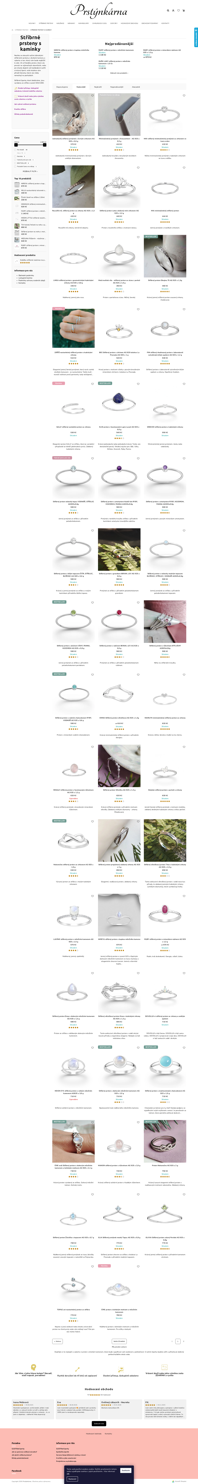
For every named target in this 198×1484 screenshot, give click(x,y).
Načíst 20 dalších (119, 1341)
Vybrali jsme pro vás (25, 160)
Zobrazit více (99, 1423)
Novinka (21, 156)
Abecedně (136, 87)
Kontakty (22, 283)
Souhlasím (126, 1470)
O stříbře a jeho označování (66, 1458)
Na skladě (22, 150)
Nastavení (72, 1479)
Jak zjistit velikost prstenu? (22, 1455)
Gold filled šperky (18, 1448)
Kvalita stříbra (20, 109)
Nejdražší (98, 87)
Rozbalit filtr (29, 171)
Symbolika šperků (62, 1451)
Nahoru (58, 1341)
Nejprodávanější (116, 87)
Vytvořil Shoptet (180, 1481)
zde (68, 1474)
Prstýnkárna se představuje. (66, 1461)
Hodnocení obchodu (99, 1389)
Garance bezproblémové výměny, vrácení (71, 1455)
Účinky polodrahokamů (20, 1458)
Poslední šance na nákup (26, 166)
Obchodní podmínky (26, 275)
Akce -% (21, 153)
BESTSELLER (23, 163)
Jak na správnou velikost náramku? (24, 1451)
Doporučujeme (62, 87)
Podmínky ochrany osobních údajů (32, 280)
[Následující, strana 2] (178, 1341)
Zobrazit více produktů (118, 73)
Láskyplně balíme (25, 278)
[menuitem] (32, 23)
